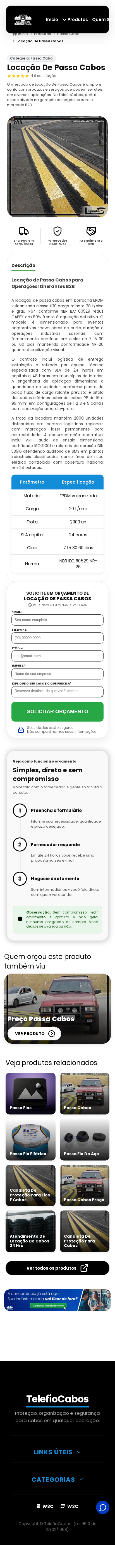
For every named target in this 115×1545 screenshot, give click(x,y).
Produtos (77, 19)
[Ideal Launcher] (57, 1300)
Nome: (16, 612)
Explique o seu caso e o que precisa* (41, 684)
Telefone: (19, 630)
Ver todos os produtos (51, 1268)
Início (52, 19)
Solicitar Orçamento (57, 711)
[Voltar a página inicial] (23, 19)
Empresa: (18, 666)
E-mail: (17, 648)
